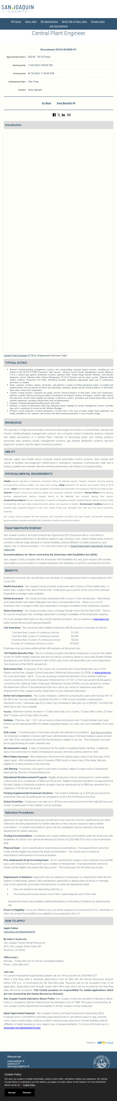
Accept (12, 1092)
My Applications (49, 21)
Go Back (46, 103)
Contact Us (12, 1063)
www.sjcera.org (103, 672)
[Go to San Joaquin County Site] (17, 8)
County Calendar (14, 1061)
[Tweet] (58, 114)
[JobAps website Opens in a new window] (105, 1042)
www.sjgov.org (101, 619)
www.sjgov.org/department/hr (19, 931)
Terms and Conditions (17, 1066)
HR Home (16, 21)
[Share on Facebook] (54, 114)
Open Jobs (31, 21)
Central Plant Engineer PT (17, 355)
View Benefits (65, 103)
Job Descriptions (58, 26)
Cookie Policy (29, 1085)
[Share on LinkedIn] (63, 114)
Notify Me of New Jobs (74, 21)
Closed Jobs (98, 21)
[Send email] (68, 114)
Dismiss (27, 1092)
